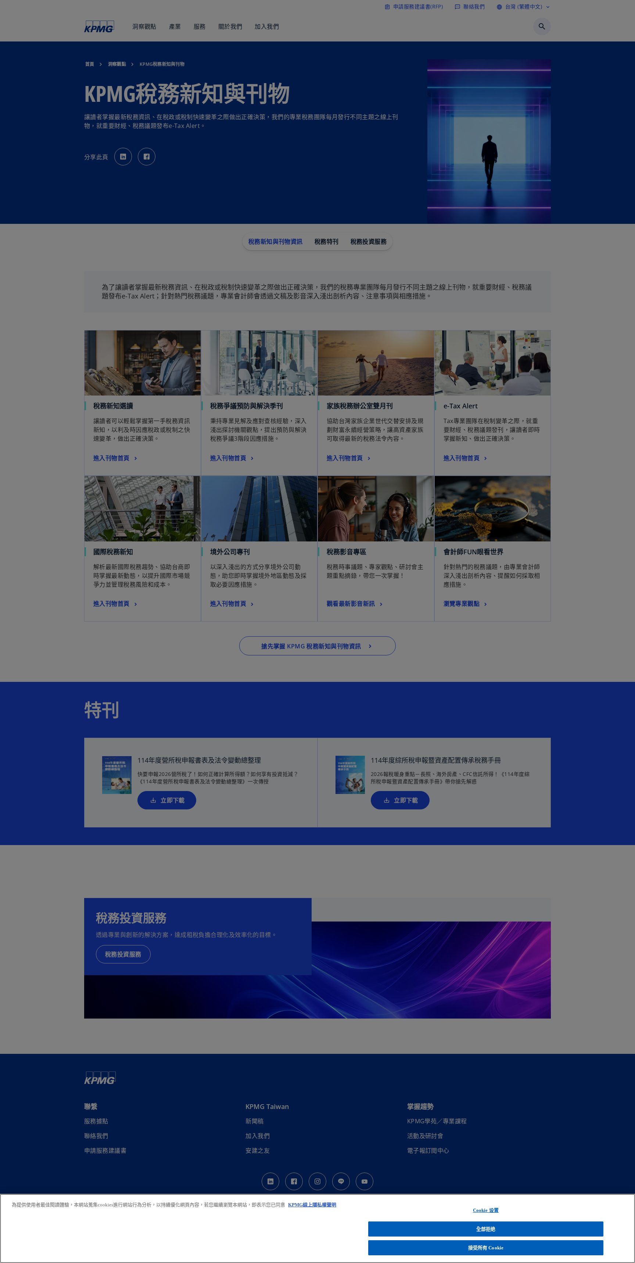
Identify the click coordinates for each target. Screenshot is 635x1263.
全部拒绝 (486, 1229)
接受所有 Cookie (485, 1248)
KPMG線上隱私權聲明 (312, 1204)
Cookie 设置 (486, 1210)
